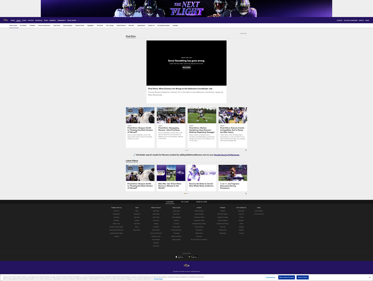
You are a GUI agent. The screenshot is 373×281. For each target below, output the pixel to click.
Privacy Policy (158, 279)
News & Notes (156, 230)
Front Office (137, 223)
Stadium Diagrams (223, 220)
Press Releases (156, 239)
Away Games (199, 230)
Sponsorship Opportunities (116, 230)
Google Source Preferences (226, 155)
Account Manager (199, 214)
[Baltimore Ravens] (186, 266)
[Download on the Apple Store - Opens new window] (179, 257)
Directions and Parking (223, 223)
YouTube (241, 233)
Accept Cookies (302, 277)
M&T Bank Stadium (223, 214)
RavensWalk (223, 233)
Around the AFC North (156, 233)
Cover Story (156, 220)
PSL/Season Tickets (199, 217)
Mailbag (156, 223)
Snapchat (241, 230)
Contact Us (116, 211)
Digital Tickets (199, 233)
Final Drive (176, 220)
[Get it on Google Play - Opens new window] (193, 257)
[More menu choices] (78, 20)
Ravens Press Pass (176, 236)
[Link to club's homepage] (5, 20)
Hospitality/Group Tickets (199, 223)
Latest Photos (156, 214)
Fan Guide (222, 226)
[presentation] (246, 150)
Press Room (156, 246)
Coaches (137, 220)
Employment (116, 214)
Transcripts (156, 242)
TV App (241, 217)
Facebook (241, 220)
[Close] (370, 277)
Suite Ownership (199, 226)
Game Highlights (176, 217)
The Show (176, 223)
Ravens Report (176, 226)
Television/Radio (176, 239)
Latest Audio (176, 214)
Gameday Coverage (223, 217)
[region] (186, 277)
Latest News (156, 211)
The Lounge (176, 233)
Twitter (241, 223)
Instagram (241, 226)
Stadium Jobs (116, 223)
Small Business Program (116, 233)
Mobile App (241, 211)
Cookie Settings (270, 277)
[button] (187, 67)
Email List (241, 214)
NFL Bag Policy (223, 230)
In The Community (259, 214)
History (137, 226)
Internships (116, 217)
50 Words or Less (155, 236)
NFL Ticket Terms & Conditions (199, 239)
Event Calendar (259, 211)
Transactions (137, 214)
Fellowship (116, 220)
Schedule (222, 211)
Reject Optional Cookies (286, 277)
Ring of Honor (136, 230)
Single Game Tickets (199, 220)
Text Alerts (199, 236)
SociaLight (156, 226)
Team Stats (137, 217)
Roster (137, 211)
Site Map (116, 236)
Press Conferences (176, 230)
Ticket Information (199, 211)
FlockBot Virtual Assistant (116, 226)
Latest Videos (176, 211)
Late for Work (156, 217)
